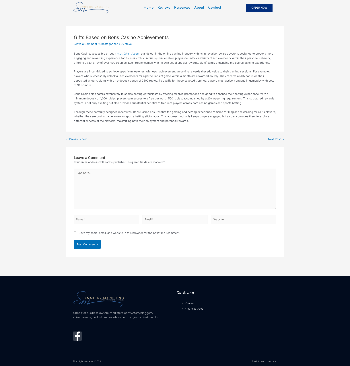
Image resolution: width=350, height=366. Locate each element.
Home (148, 7)
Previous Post (76, 139)
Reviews (164, 7)
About (199, 7)
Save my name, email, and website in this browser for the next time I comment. (129, 233)
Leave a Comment (85, 44)
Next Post (276, 139)
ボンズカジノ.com (128, 53)
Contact (214, 7)
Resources (182, 7)
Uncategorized (108, 44)
